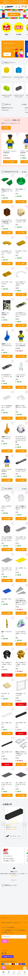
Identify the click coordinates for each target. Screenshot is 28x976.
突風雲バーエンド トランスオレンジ (6, 437)
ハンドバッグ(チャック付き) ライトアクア (21, 633)
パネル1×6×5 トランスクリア (21, 694)
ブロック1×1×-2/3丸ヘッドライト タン (21, 221)
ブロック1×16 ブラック (6, 752)
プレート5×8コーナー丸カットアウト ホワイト (21, 283)
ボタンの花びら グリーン (21, 190)
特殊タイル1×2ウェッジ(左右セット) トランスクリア (21, 753)
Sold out (7, 675)
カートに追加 (10, 161)
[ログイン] (19, 7)
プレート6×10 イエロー (21, 568)
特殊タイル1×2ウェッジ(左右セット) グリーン (6, 190)
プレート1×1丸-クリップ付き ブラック (6, 663)
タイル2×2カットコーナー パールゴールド (6, 252)
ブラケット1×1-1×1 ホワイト (6, 507)
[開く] (16, 7)
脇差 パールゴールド (6, 632)
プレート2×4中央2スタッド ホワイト (6, 406)
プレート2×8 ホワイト (6, 723)
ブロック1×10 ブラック (21, 723)
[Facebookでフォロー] (2, 953)
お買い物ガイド (14, 14)
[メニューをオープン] (2, 6)
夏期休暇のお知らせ (7, 108)
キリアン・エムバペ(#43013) (6, 470)
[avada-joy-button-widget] (3, 967)
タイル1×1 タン (5, 693)
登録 (5, 941)
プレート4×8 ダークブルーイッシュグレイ (6, 784)
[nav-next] (24, 823)
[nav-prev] (3, 823)
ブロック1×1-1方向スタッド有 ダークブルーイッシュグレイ (6, 538)
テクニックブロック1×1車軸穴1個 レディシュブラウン (6, 221)
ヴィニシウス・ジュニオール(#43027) (9, 151)
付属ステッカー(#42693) (5, 313)
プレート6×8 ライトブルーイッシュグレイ (6, 569)
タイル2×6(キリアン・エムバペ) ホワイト (6, 376)
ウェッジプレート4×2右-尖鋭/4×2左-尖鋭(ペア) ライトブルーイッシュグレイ (21, 601)
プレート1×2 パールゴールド (6, 282)
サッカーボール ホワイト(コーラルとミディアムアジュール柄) (21, 439)
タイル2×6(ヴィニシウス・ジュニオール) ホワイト (21, 314)
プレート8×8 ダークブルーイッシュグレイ (21, 784)
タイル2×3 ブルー (6, 599)
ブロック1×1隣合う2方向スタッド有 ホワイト (21, 507)
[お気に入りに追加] (17, 134)
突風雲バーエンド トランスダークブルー (6, 345)
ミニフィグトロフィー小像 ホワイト (21, 375)
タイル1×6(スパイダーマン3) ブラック (21, 470)
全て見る (24, 104)
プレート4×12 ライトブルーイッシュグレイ (21, 538)
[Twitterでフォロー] (5, 953)
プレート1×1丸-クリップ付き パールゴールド (21, 664)
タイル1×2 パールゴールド (21, 251)
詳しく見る (14, 875)
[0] (25, 7)
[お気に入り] (22, 7)
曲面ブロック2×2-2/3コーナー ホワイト (21, 407)
